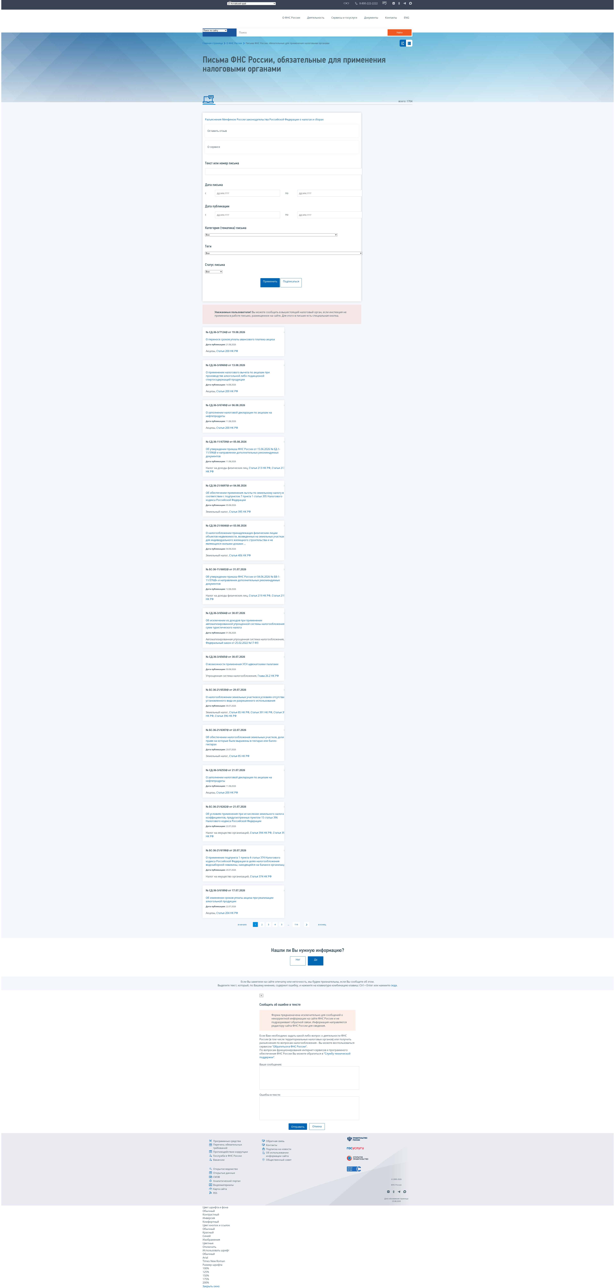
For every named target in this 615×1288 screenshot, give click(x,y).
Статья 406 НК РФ (240, 555)
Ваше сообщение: (270, 1064)
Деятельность (315, 17)
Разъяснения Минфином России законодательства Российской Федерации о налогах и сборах (264, 119)
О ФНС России (291, 17)
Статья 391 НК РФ (261, 712)
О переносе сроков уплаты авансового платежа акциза (240, 339)
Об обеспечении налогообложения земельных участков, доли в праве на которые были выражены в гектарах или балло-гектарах (246, 740)
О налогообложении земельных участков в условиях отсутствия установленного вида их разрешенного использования (246, 698)
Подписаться (291, 281)
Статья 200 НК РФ (227, 351)
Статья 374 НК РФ (261, 876)
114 (296, 924)
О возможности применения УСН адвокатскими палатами (242, 664)
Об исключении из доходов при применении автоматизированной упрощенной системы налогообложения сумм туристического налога (245, 624)
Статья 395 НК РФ (240, 511)
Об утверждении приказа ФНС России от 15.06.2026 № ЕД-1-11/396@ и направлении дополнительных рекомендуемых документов (243, 452)
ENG (406, 17)
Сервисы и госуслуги (344, 17)
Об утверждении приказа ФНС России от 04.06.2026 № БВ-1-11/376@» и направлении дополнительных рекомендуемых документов (243, 580)
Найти (399, 32)
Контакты (391, 17)
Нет (298, 959)
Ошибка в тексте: (270, 1094)
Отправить (297, 1127)
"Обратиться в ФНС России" (289, 1046)
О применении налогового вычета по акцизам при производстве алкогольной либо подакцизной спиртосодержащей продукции (238, 376)
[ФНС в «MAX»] (410, 3)
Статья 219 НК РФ (260, 595)
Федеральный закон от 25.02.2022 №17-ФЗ (232, 643)
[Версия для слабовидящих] (347, 3)
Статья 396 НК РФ (226, 716)
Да (315, 959)
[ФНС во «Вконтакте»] (393, 3)
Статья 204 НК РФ (227, 913)
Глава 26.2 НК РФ (268, 676)
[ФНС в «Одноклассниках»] (399, 3)
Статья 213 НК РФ (260, 468)
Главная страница (213, 43)
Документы (371, 17)
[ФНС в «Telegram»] (404, 3)
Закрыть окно (211, 1286)
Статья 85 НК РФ (239, 712)
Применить (270, 281)
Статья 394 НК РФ (261, 832)
